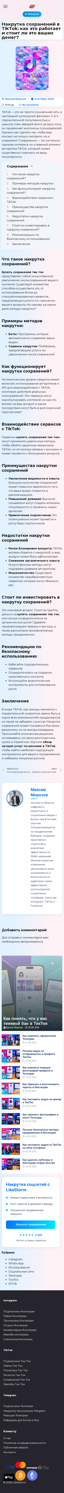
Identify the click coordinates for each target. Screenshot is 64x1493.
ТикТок (13, 1279)
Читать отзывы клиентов (31, 1240)
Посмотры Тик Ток (15, 1370)
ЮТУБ (13, 1283)
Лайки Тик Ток (13, 1365)
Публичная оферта (15, 1447)
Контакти (9, 1452)
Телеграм (15, 1275)
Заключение (21, 244)
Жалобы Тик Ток (14, 1384)
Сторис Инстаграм (15, 1325)
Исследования (19, 1267)
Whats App (16, 1263)
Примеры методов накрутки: (33, 183)
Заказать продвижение (31, 1224)
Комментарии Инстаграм (19, 1330)
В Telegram (32, 14)
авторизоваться (31, 941)
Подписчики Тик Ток (17, 1361)
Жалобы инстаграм (16, 1334)
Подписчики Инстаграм (19, 1311)
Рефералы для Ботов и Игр (21, 1420)
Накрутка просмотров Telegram (24, 1410)
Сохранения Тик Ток (16, 1379)
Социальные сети (21, 1271)
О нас (7, 1438)
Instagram (15, 1259)
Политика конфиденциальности (24, 1442)
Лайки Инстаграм (14, 1316)
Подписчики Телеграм (18, 1406)
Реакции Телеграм (15, 1415)
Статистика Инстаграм (17, 1339)
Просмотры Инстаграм (18, 1320)
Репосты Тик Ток (14, 1375)
